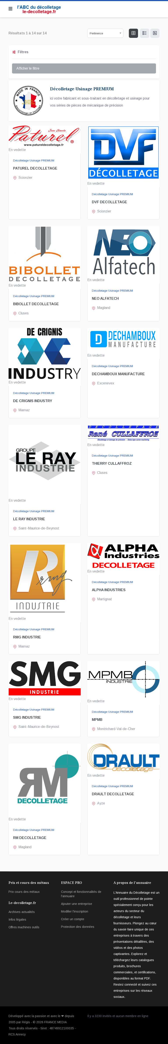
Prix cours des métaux (24, 891)
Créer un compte (72, 919)
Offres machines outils (24, 927)
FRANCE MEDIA (55, 1022)
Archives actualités (22, 912)
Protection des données (77, 926)
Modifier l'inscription (74, 911)
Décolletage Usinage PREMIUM (33, 160)
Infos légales (17, 919)
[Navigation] (10, 8)
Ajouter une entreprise (76, 904)
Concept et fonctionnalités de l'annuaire (81, 894)
